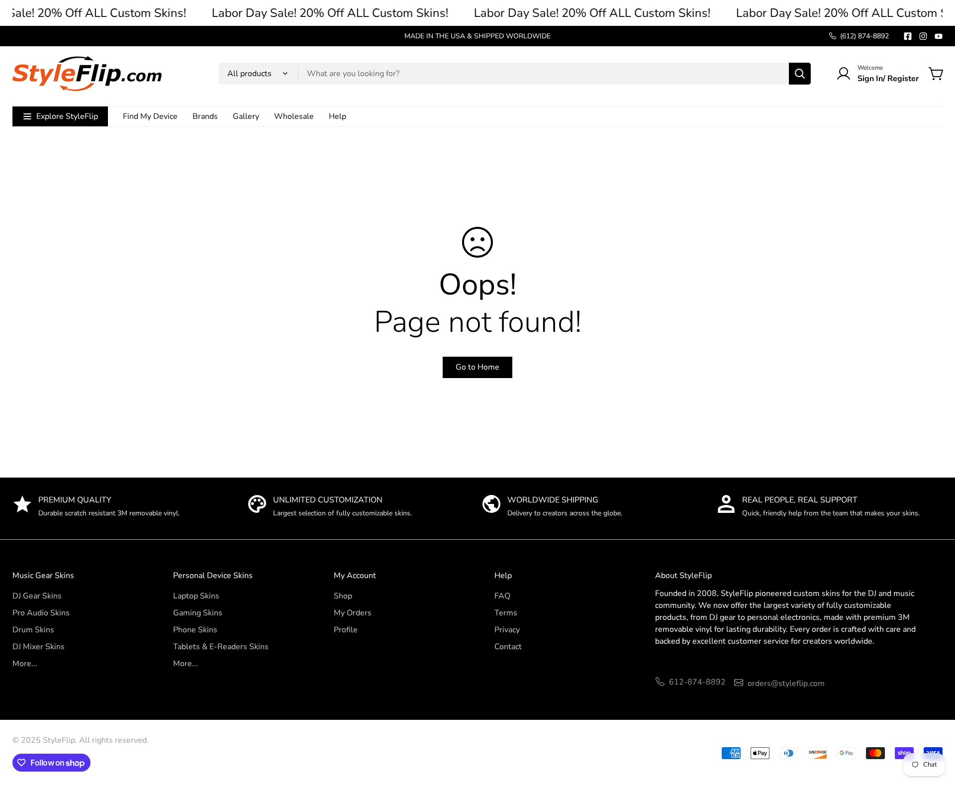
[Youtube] (939, 36)
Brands (205, 116)
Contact (508, 646)
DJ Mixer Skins (38, 646)
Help (337, 116)
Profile (346, 629)
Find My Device (150, 116)
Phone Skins (195, 629)
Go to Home (477, 367)
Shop (343, 595)
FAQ (502, 595)
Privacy (507, 629)
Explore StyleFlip (67, 116)
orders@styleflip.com (786, 683)
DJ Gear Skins (37, 595)
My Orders (353, 612)
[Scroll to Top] (935, 731)
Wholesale (294, 116)
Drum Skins (33, 629)
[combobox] (515, 74)
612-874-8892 (697, 682)
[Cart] (937, 74)
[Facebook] (908, 36)
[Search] (800, 74)
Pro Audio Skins (41, 612)
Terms (505, 612)
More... (24, 663)
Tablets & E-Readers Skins (221, 646)
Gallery (246, 116)
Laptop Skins (196, 595)
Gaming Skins (197, 612)
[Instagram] (923, 36)
